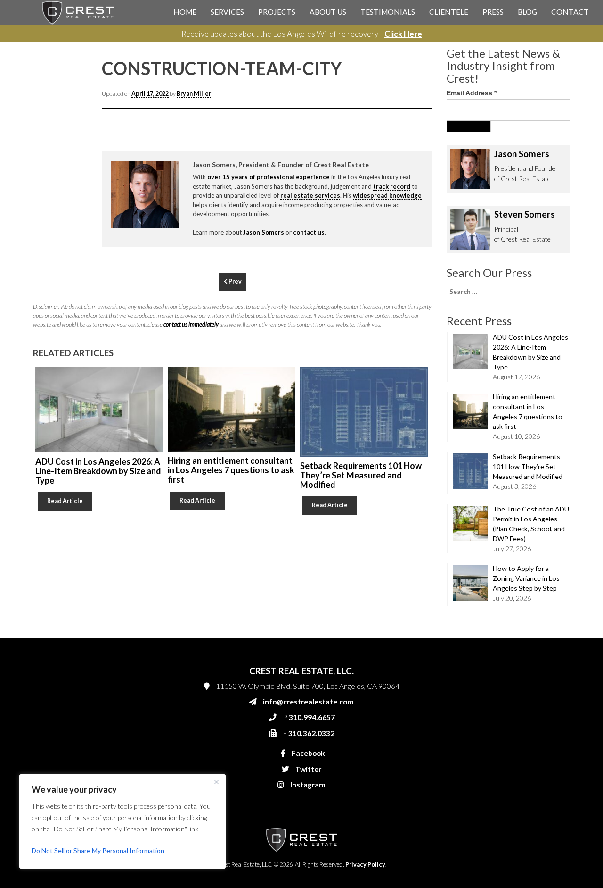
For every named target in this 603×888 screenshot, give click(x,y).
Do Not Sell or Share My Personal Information (98, 850)
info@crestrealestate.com (424, 185)
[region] (122, 821)
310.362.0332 (408, 222)
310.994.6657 (409, 204)
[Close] (216, 781)
